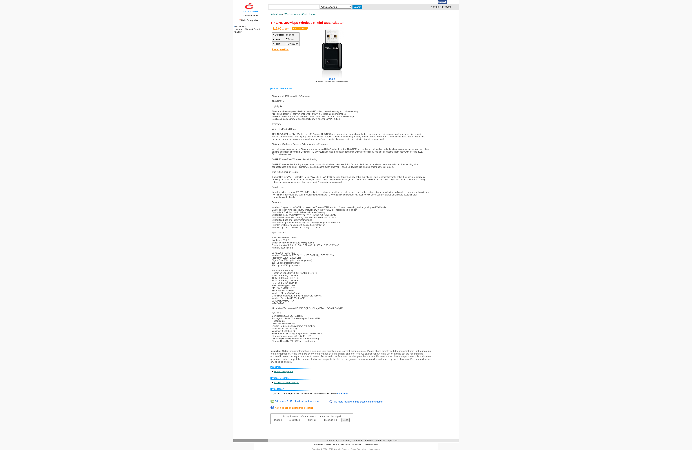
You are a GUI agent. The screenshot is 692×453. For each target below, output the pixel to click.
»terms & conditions (363, 440)
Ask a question (280, 49)
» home (435, 7)
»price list (393, 440)
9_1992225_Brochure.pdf (286, 382)
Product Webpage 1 (283, 371)
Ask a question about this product (294, 407)
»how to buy (333, 440)
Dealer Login (250, 15)
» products (445, 7)
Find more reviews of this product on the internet (358, 401)
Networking (240, 26)
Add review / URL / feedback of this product (297, 401)
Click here (342, 393)
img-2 (332, 79)
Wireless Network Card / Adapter (300, 14)
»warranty (346, 440)
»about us (380, 440)
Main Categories (249, 20)
